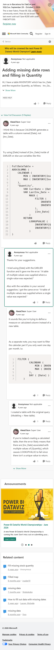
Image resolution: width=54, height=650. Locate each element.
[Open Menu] (50, 42)
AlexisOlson (15, 121)
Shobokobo (27, 592)
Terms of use (42, 634)
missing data (14, 588)
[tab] (25, 544)
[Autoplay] (22, 544)
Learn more (36, 51)
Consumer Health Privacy (40, 644)
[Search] (31, 33)
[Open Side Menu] (4, 34)
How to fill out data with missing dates (27, 599)
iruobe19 (26, 580)
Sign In (47, 33)
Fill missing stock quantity (21, 565)
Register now (9, 23)
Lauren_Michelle (27, 603)
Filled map (13, 576)
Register (38, 33)
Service (8, 41)
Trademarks (7, 640)
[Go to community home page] (18, 34)
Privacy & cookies (26, 634)
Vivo (24, 614)
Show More (10, 90)
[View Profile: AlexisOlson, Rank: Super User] (6, 123)
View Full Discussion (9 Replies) (17, 115)
